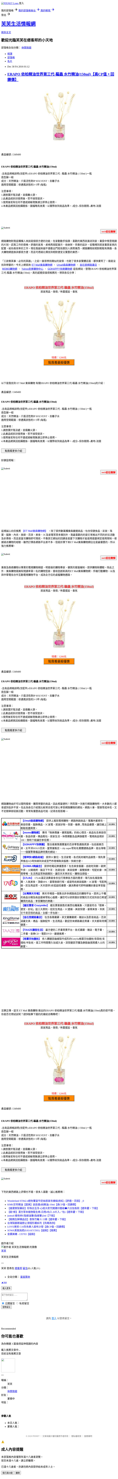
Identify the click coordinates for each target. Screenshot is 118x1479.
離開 (18, 1473)
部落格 (11, 57)
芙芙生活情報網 (18, 24)
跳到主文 (6, 32)
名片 (9, 61)
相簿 (9, 54)
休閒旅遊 (26, 47)
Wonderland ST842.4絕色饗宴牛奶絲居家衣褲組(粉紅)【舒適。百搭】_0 (45, 1201)
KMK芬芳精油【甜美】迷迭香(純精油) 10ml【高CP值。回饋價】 (42, 1204)
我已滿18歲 (7, 1473)
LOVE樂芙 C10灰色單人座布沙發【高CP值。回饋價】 (36, 1226)
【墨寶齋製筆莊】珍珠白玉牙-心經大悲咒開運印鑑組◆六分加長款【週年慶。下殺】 (53, 1208)
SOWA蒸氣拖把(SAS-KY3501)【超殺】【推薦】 (32, 1230)
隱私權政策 (76, 1436)
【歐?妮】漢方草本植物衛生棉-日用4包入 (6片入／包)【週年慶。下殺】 (46, 1212)
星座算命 (25, 1277)
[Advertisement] (59, 501)
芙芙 (3, 1250)
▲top (4, 1282)
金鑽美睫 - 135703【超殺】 (21, 1234)
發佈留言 (6, 1307)
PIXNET (36, 1436)
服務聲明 (88, 1436)
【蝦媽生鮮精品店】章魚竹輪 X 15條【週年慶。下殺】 (37, 1219)
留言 (25, 1268)
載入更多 (6, 1288)
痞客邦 (18, 1268)
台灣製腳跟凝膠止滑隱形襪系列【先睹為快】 (32, 1223)
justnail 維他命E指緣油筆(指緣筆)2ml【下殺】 (31, 1215)
